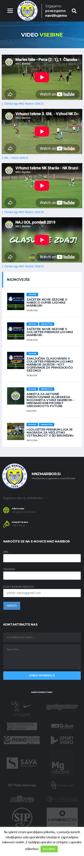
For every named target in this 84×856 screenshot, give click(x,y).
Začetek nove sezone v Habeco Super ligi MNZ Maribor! (46, 302)
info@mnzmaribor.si (24, 512)
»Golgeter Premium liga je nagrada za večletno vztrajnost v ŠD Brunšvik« (50, 432)
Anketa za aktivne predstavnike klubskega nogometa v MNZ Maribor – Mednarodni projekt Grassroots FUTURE (50, 400)
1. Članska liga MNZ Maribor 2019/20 (23, 212)
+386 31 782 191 (18, 526)
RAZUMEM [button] (49, 849)
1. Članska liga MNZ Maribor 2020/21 (23, 103)
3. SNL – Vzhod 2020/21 (15, 158)
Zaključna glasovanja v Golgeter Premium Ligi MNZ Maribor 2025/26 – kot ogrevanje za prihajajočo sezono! (49, 364)
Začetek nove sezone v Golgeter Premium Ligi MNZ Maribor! (49, 332)
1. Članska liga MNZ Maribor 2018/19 (23, 266)
